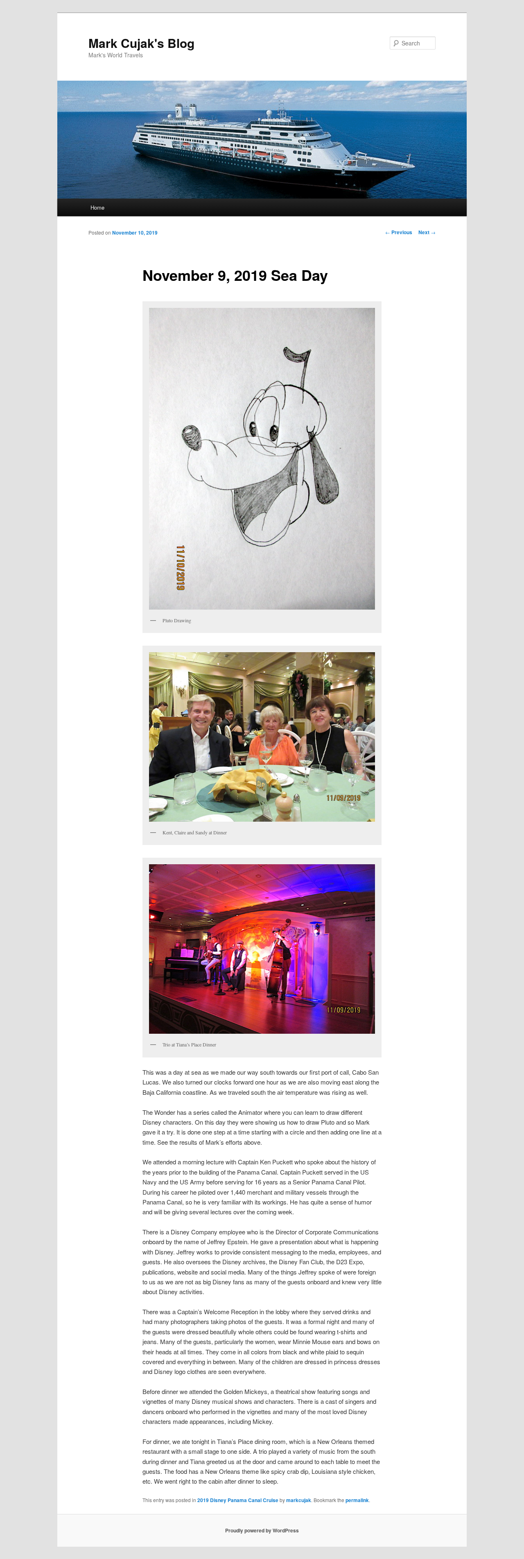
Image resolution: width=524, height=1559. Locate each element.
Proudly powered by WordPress (262, 1530)
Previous (398, 232)
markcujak (298, 1500)
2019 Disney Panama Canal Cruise (237, 1500)
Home (97, 207)
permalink (357, 1500)
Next (427, 232)
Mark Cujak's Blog (141, 43)
